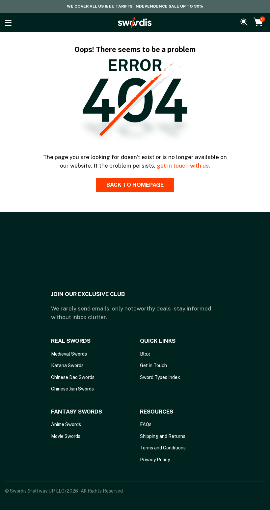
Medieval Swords (69, 354)
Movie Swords (65, 436)
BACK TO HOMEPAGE (135, 184)
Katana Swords (67, 365)
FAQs (145, 424)
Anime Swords (66, 424)
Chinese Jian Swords (72, 388)
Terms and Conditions (163, 447)
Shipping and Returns (162, 436)
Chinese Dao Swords (72, 377)
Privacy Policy (155, 459)
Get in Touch (153, 365)
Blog (145, 354)
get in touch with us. (183, 165)
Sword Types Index (160, 377)
